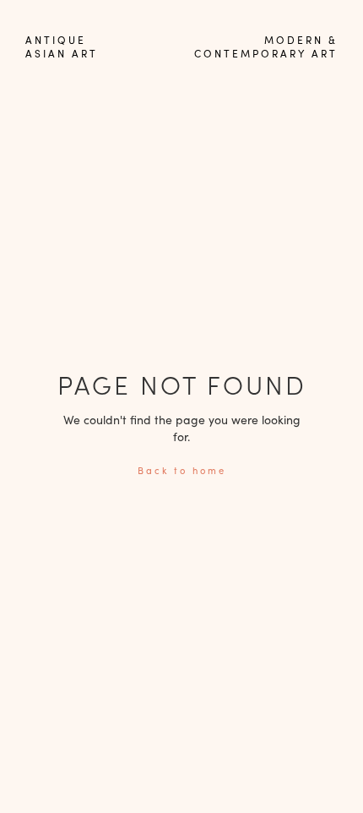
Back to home (182, 470)
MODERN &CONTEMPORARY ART (266, 46)
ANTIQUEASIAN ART (61, 46)
